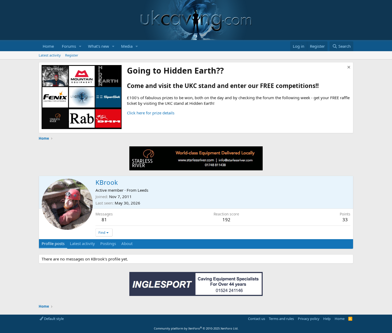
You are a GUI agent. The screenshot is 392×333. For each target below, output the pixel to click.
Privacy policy (308, 318)
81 (104, 219)
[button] (80, 46)
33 (345, 219)
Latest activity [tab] (82, 243)
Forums (69, 46)
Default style (53, 318)
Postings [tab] (108, 243)
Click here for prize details (150, 112)
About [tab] (127, 243)
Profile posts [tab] (53, 243)
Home (48, 46)
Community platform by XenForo (196, 328)
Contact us (256, 318)
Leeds (143, 190)
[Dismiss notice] (348, 68)
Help (327, 318)
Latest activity (50, 55)
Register (71, 55)
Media (127, 46)
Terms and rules (281, 318)
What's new (98, 46)
